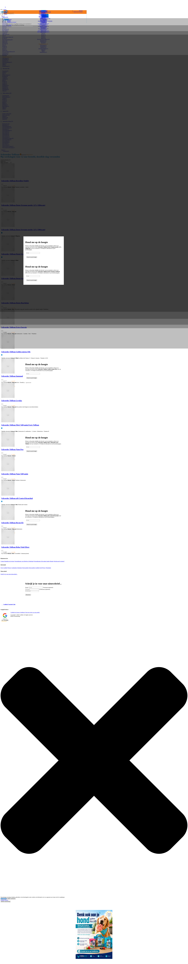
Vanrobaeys (43, 47)
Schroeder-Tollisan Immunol (12, 376)
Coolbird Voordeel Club (9, 604)
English (5, 13)
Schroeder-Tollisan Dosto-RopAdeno (15, 303)
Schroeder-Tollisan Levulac (11, 401)
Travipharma (43, 46)
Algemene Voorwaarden (23, 567)
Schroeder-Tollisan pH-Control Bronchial (17, 498)
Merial (43, 36)
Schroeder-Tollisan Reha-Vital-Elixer (15, 547)
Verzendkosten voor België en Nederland (24, 561)
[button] (8, 68)
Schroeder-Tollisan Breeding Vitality (15, 181)
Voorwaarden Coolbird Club (35, 567)
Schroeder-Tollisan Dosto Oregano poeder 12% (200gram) (23, 205)
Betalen (51, 561)
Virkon (43, 49)
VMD (43, 51)
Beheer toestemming (5, 901)
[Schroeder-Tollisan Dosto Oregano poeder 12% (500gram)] (43, 219)
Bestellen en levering (9, 561)
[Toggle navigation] (2, 7)
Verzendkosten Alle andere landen (42, 561)
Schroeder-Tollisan (43, 43)
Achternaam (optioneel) (44, 589)
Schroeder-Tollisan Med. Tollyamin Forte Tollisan (20, 425)
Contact (2, 561)
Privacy (44, 567)
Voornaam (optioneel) (48, 587)
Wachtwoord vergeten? (11, 22)
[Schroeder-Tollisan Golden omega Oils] (43, 341)
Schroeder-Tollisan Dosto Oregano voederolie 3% (20, 278)
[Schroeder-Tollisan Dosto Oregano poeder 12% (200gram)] (43, 195)
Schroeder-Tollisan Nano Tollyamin (14, 474)
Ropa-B (43, 42)
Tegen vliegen (43, 29)
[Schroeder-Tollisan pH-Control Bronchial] (43, 488)
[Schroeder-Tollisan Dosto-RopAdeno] (43, 292)
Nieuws (9, 567)
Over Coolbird (4, 567)
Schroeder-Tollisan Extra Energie (14, 327)
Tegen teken (43, 28)
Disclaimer (48, 567)
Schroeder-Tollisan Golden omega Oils (15, 352)
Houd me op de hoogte (31, 257)
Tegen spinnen (43, 27)
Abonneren (28, 594)
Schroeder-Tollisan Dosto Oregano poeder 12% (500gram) (23, 230)
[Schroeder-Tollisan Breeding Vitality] (43, 170)
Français (5, 14)
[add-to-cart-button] (2, 184)
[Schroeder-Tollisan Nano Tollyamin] (43, 463)
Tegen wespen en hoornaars (43, 31)
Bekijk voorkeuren (11, 898)
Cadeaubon (14, 567)
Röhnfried (43, 41)
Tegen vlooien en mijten (43, 30)
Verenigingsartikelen (43, 48)
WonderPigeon (43, 52)
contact (10, 25)
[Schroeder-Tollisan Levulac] (43, 390)
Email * (27, 587)
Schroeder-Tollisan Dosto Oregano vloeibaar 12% (20, 254)
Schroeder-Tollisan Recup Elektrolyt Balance (18, 523)
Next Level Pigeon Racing (43, 39)
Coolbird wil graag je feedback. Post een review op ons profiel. (25, 612)
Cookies (2, 900)
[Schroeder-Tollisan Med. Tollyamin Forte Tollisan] (43, 415)
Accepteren (3, 898)
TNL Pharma (43, 45)
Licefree (43, 35)
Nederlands (6, 11)
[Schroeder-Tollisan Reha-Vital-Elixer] (43, 537)
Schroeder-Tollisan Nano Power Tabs (15, 449)
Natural (43, 38)
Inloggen (9, 20)
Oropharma (43, 40)
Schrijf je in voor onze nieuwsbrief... (9, 574)
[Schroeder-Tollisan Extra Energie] (43, 317)
